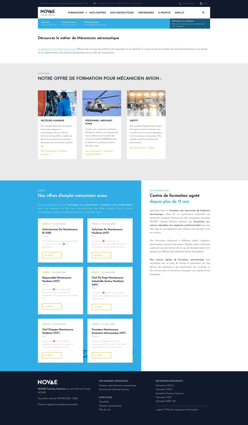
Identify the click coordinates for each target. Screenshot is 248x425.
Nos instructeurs (122, 13)
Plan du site (105, 410)
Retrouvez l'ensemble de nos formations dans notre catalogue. (188, 23)
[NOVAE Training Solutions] (47, 382)
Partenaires (146, 13)
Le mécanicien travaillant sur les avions (57, 49)
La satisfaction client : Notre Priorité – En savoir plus (119, 3)
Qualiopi (44, 25)
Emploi (179, 13)
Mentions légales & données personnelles (58, 404)
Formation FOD (163, 397)
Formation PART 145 (166, 401)
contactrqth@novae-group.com (95, 25)
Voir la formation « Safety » (143, 148)
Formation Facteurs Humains (170, 393)
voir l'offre (48, 255)
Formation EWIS (164, 389)
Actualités (104, 402)
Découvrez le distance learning (114, 389)
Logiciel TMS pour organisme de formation (177, 410)
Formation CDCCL (165, 385)
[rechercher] (203, 12)
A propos (164, 13)
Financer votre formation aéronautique (117, 385)
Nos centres (98, 13)
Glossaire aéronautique (110, 406)
